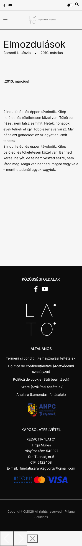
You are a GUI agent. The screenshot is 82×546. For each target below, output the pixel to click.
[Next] (20, 538)
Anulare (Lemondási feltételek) (41, 394)
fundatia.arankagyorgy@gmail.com (47, 468)
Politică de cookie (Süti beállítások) (41, 379)
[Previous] (7, 538)
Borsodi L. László (17, 53)
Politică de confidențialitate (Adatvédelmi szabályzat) (41, 369)
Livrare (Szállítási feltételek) (41, 387)
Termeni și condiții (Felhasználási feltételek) (41, 358)
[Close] (32, 538)
